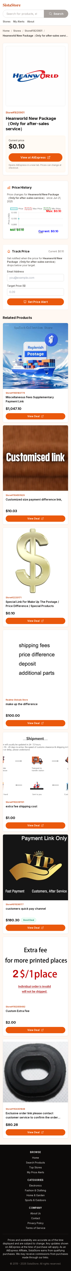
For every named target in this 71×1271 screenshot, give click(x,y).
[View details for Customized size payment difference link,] (35, 458)
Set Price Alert (38, 302)
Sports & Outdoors (35, 1200)
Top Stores (35, 1167)
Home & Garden (36, 1195)
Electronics (35, 1185)
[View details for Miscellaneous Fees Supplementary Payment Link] (35, 356)
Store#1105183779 (15, 393)
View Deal (33, 416)
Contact (35, 1218)
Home (6, 30)
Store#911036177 (15, 904)
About (30, 21)
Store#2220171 (13, 597)
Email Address (15, 271)
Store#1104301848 (15, 1109)
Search (58, 13)
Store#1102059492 (15, 1006)
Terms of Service (35, 1227)
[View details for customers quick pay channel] (35, 867)
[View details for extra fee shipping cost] (35, 765)
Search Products (35, 1162)
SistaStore (12, 5)
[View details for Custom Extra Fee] (35, 970)
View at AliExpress (33, 157)
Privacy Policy (36, 1223)
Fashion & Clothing (35, 1190)
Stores (7, 21)
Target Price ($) (16, 285)
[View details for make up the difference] (35, 663)
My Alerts (18, 21)
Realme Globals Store (17, 699)
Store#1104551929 (15, 495)
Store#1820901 (33, 30)
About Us (35, 1213)
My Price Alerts (35, 1172)
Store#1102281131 (15, 802)
